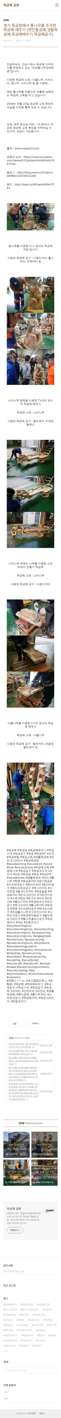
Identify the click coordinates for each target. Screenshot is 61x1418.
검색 (54, 1370)
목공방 (21, 1320)
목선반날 (48, 1320)
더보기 (5, 1351)
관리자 (42, 1413)
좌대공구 (25, 1345)
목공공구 (9, 1325)
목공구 (42, 1335)
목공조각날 (34, 1320)
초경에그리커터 (25, 1330)
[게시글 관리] (24, 1023)
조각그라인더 (11, 1309)
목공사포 (25, 1314)
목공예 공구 (28, 1335)
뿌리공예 (9, 1330)
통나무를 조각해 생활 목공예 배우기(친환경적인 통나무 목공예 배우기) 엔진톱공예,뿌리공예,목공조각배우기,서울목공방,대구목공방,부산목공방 (23, 1073)
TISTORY (31, 1413)
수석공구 (41, 1340)
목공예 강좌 (39, 1314)
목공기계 (52, 1325)
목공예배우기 (11, 1304)
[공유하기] (19, 1023)
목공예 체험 (10, 1314)
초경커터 (48, 1309)
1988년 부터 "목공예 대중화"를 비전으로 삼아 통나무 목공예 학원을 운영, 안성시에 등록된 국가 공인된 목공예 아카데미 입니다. (24, 1218)
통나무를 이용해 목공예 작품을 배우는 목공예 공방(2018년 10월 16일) (23, 1060)
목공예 (53, 1335)
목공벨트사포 (44, 1304)
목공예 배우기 (11, 1335)
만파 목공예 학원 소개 (13, 1271)
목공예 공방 (11, 5)
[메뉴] (57, 5)
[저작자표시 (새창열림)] (43, 1023)
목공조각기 (27, 1340)
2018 (11, 1038)
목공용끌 (41, 1330)
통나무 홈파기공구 (30, 1309)
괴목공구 (9, 1320)
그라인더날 (23, 1325)
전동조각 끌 (10, 1345)
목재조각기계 (11, 1340)
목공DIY (38, 1345)
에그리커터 (38, 1325)
